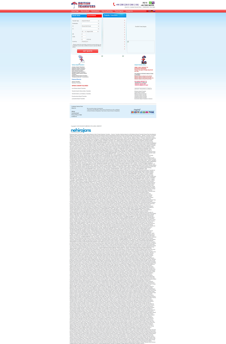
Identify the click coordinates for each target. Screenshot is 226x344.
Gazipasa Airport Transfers (78, 72)
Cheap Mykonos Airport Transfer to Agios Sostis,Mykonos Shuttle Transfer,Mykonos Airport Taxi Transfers (112, 284)
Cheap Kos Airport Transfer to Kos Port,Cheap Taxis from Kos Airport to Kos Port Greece (91, 320)
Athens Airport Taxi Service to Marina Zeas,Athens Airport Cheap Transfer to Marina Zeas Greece (127, 326)
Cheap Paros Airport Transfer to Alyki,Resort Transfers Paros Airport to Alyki (100, 221)
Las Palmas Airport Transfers (79, 88)
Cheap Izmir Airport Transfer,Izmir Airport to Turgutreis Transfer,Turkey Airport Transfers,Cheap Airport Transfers (124, 180)
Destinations (95, 11)
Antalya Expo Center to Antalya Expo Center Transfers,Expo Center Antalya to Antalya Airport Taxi (132, 200)
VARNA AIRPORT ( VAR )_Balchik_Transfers (86, 180)
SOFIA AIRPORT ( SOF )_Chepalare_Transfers (116, 154)
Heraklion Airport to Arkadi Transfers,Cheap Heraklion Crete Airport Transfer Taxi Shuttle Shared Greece (113, 311)
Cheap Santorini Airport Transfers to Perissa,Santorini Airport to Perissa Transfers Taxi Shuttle (92, 279)
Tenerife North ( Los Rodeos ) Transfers (81, 93)
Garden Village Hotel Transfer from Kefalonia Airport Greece (118, 291)
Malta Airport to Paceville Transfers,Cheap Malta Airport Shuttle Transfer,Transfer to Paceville (110, 179)
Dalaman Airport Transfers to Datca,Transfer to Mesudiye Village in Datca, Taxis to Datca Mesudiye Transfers (123, 253)
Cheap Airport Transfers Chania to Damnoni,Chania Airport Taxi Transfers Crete (107, 337)
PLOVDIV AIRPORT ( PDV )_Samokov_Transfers (91, 234)
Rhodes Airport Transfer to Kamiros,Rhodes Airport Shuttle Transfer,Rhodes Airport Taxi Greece (98, 260)
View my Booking (107, 11)
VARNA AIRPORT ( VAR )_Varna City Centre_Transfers (97, 169)
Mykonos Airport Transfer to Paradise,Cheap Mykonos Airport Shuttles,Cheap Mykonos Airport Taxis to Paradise (109, 280)
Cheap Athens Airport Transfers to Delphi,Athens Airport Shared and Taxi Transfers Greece (125, 315)
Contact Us (129, 11)
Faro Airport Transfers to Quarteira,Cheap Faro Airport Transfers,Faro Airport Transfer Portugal (103, 273)
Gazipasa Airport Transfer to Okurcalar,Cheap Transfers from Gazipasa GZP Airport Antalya (120, 171)
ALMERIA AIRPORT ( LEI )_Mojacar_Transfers (130, 239)
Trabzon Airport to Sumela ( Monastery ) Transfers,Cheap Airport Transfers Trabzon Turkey (91, 277)
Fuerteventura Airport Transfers (79, 96)
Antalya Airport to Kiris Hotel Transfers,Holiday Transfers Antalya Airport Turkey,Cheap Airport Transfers (115, 229)
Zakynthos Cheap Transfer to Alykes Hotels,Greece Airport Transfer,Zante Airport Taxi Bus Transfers (98, 216)
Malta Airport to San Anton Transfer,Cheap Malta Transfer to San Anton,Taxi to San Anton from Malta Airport (105, 141)
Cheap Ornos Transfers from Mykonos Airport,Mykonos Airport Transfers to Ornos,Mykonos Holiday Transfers (127, 287)
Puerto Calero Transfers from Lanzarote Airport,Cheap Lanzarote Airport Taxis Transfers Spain (125, 234)
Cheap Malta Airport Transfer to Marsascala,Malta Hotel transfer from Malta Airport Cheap (120, 139)
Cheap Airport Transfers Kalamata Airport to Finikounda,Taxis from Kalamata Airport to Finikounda (131, 276)
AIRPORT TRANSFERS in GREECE (143, 88)
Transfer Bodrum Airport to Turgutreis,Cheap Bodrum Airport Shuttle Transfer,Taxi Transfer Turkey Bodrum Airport (118, 230)
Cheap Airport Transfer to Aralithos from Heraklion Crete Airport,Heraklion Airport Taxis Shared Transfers (110, 308)
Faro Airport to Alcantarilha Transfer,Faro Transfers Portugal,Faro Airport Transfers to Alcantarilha (93, 188)
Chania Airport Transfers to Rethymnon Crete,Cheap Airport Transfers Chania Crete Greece (131, 306)
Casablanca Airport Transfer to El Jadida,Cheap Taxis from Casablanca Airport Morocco (116, 324)
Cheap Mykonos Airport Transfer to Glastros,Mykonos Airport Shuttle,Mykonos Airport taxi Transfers (106, 209)
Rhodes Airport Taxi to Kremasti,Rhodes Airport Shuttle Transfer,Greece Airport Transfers (113, 156)
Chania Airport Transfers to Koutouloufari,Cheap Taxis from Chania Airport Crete (112, 341)
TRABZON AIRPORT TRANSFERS (80, 77)
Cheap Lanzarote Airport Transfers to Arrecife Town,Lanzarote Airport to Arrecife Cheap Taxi (117, 204)
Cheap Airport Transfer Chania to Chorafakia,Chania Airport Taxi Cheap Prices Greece (90, 222)
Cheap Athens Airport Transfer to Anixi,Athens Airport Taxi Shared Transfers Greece (121, 275)
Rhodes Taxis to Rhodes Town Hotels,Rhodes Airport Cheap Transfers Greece (120, 193)
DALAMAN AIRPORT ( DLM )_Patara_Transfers (117, 153)
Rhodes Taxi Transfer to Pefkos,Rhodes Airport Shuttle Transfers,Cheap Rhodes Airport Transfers (109, 261)
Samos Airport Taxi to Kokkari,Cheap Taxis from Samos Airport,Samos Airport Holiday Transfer (109, 322)
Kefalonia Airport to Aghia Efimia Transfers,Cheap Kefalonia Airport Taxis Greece (93, 295)
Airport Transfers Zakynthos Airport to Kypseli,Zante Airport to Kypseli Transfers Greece (107, 292)
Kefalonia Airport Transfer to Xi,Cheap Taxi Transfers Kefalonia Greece (135, 298)
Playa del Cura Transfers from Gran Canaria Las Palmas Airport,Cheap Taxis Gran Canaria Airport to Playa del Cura (118, 196)
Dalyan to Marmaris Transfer (91, 190)
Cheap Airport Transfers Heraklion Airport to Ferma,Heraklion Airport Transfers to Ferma (122, 313)
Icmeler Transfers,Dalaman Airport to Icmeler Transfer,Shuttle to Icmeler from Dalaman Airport (127, 161)
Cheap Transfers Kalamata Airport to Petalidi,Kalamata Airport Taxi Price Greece (122, 226)
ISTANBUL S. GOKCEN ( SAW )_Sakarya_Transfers (125, 149)
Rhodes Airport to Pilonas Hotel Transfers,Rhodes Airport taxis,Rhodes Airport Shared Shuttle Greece (112, 253)
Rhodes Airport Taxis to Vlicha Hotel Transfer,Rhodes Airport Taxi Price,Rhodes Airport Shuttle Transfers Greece (103, 255)
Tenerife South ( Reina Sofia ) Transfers (81, 91)
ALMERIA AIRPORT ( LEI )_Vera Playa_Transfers (92, 237)
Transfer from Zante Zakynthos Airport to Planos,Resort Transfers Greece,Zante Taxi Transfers (101, 217)
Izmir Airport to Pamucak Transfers (107, 190)
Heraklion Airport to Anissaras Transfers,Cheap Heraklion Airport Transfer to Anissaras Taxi (111, 302)
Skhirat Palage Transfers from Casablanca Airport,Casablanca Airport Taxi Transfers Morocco (92, 297)
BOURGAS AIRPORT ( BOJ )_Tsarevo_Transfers (115, 228)
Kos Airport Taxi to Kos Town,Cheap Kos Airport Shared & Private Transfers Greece (119, 316)
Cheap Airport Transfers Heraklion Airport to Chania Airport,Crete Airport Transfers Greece (117, 312)
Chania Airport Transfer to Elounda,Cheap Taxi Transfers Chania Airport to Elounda (105, 270)
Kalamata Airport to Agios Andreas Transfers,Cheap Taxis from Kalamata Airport (98, 294)
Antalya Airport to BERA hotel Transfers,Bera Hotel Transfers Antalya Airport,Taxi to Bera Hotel (124, 160)
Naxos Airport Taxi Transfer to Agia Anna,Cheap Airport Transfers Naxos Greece (98, 328)
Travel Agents (119, 11)
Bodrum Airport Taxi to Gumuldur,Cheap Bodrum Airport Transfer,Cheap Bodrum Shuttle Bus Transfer (99, 191)
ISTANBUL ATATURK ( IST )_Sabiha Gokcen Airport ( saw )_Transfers (119, 140)
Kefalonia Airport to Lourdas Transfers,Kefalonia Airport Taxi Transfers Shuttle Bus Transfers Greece (93, 298)
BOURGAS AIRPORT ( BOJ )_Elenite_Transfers (97, 200)
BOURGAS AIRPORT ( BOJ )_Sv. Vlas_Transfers (91, 182)
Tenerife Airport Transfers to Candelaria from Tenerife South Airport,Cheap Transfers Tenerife (123, 176)
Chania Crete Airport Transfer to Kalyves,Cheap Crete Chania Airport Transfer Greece (133, 295)
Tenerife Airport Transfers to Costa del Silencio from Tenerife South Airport (87, 161)
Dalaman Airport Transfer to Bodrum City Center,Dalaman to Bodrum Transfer (120, 240)
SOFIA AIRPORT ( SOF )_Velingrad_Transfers (93, 154)
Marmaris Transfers (76, 83)
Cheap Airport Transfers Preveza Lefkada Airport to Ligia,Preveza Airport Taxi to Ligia (119, 223)
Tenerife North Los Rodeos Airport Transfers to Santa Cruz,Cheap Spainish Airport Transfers (99, 192)
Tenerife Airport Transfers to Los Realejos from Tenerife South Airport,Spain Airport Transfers (120, 172)
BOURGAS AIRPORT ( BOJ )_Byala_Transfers (108, 164)
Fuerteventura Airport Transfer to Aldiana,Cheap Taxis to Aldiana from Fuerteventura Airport (125, 182)
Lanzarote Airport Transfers (78, 98)
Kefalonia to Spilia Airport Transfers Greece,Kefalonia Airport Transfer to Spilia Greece (135, 297)
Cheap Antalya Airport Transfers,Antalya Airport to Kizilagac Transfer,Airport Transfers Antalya (115, 162)
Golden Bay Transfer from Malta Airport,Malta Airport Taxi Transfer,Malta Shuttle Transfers (94, 214)
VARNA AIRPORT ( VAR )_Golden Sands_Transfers (123, 169)
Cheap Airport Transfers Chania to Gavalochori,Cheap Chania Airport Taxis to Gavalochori (106, 338)
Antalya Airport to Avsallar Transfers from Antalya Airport (101, 181)
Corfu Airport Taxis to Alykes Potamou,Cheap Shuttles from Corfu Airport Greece (101, 263)
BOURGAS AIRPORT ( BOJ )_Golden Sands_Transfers (110, 143)
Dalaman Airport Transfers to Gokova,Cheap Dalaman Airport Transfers (105, 136)
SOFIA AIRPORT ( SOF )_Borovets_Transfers (93, 165)
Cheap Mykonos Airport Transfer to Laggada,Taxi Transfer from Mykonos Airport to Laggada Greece (114, 286)
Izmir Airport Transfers (77, 70)
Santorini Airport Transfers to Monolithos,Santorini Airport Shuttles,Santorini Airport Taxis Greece (124, 282)
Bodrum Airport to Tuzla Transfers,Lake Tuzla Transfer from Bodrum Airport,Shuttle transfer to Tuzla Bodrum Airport (116, 145)
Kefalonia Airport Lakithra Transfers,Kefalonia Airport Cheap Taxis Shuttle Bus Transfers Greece (92, 296)
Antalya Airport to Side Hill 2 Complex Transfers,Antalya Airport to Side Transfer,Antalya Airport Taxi (127, 186)
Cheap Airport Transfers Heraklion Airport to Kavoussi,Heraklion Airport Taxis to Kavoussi (103, 266)
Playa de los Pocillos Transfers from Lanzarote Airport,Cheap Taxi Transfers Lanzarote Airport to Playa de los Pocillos (112, 235)
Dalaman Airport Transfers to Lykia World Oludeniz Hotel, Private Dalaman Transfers (90, 134)
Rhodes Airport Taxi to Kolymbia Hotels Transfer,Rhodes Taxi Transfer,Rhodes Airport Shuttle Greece (108, 155)
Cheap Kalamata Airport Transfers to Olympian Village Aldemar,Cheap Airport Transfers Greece (121, 343)
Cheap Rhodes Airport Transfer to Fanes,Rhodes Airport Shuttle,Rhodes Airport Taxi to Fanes (126, 165)
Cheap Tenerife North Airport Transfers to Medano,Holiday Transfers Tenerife (127, 244)
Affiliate (73, 111)
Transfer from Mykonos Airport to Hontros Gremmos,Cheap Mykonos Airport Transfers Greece (101, 211)
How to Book (85, 11)
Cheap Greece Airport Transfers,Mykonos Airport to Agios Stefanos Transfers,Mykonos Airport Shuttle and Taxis (125, 284)
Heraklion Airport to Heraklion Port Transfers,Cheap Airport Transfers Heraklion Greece (113, 310)
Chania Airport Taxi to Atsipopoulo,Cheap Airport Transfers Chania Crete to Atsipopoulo (105, 336)
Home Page (74, 11)
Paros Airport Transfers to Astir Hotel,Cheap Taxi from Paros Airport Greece (111, 331)
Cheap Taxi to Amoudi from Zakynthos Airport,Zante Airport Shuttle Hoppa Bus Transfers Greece (105, 265)
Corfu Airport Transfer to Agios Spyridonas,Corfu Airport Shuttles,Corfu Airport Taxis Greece (125, 157)
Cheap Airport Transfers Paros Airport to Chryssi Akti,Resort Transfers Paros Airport (102, 332)
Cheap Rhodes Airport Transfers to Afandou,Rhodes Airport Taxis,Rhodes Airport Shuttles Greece (112, 148)
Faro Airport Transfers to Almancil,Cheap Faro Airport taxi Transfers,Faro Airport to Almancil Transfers (111, 197)
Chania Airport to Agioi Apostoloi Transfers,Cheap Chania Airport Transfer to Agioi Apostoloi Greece (93, 307)
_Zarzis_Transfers (151, 160)
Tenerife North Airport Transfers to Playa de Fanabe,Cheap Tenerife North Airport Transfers (128, 177)
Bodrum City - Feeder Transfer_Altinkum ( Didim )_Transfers (131, 138)
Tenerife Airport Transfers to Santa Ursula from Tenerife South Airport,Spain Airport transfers (96, 239)
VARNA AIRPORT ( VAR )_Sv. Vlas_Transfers (87, 223)
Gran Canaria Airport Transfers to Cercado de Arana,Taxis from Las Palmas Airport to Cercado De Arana (105, 250)
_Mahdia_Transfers (146, 135)
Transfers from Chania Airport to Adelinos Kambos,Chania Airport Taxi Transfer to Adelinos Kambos (102, 334)
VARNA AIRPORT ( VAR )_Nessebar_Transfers (112, 208)
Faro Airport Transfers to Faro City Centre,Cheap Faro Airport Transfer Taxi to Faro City (134, 277)
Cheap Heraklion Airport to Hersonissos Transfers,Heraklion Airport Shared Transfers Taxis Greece (113, 303)
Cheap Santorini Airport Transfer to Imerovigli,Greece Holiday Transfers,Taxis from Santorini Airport (121, 281)
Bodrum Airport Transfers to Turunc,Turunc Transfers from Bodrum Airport (126, 159)
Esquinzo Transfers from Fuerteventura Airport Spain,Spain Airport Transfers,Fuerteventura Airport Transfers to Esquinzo (111, 243)
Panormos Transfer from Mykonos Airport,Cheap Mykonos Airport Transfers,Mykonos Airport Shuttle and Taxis (96, 289)
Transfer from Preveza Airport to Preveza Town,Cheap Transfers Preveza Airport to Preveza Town (97, 219)
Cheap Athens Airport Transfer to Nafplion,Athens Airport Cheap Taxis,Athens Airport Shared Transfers (112, 326)
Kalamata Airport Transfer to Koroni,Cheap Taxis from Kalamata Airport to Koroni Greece (125, 224)
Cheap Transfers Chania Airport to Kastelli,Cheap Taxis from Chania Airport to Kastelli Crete (108, 339)
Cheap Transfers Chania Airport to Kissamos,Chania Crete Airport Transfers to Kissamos (103, 271)
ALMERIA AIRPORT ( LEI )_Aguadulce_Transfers (135, 217)
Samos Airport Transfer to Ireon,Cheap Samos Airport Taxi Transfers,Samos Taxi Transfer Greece (104, 321)
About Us (127, 7)
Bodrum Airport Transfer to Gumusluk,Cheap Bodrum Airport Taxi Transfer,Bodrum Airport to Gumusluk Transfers (111, 231)
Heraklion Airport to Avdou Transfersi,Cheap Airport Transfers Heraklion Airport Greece (122, 305)
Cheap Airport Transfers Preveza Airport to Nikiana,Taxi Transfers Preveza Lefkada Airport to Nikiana (116, 342)
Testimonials (146, 7)
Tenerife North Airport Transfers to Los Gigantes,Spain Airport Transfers (99, 138)
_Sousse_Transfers (115, 134)
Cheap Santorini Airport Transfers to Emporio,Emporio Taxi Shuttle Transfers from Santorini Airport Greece (115, 202)
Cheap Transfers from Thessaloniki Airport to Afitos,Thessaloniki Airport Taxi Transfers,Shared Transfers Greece (125, 227)
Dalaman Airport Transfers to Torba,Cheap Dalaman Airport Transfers (86, 228)
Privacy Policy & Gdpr (77, 114)
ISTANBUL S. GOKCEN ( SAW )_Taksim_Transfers (124, 166)
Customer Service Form (135, 7)
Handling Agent (75, 113)
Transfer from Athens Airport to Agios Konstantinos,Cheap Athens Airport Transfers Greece (115, 274)
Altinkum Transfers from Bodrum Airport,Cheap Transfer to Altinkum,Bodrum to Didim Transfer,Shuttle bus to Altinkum (105, 151)
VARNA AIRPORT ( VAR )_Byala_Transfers (138, 174)
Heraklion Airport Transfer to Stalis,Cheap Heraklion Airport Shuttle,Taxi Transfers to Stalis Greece (93, 300)
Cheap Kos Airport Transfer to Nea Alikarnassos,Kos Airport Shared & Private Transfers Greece (131, 318)
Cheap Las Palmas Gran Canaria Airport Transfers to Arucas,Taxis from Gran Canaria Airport (103, 249)
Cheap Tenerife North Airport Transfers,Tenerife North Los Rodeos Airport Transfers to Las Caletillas (112, 187)
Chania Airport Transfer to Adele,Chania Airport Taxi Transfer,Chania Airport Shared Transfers (96, 333)
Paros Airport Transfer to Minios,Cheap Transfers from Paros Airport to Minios (112, 269)
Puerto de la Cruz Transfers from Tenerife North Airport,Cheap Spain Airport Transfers (134, 187)
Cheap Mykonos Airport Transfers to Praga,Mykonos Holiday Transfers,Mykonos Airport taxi (117, 212)
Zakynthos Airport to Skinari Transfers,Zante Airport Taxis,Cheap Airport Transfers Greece (105, 256)
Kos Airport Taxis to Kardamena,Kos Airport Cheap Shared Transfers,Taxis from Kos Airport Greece (101, 301)
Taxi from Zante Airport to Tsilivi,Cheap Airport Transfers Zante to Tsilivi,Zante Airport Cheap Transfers (122, 258)
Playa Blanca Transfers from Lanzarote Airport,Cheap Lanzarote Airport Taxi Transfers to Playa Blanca (115, 251)
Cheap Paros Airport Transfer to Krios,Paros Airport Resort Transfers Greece (136, 221)
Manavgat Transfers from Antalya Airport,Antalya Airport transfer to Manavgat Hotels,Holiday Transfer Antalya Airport (118, 175)
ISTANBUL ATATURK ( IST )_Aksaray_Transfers (131, 164)
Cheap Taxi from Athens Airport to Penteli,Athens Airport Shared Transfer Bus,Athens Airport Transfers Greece (107, 268)
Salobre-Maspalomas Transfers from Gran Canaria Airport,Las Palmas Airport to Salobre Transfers (101, 247)
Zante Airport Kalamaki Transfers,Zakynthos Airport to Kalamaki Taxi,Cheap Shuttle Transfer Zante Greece (107, 290)
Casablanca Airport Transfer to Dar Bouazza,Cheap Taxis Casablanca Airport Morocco (126, 317)
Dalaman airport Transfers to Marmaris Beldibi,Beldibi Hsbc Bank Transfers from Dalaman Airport (128, 237)
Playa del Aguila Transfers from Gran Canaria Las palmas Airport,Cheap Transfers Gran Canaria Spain (121, 144)
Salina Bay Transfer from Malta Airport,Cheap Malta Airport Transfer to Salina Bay (100, 150)
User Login (152, 7)
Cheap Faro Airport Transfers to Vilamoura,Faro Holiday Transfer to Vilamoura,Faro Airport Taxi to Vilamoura (105, 198)
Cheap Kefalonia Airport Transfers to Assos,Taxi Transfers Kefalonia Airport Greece (135, 296)
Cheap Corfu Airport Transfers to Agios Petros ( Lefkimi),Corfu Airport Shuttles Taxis (94, 264)
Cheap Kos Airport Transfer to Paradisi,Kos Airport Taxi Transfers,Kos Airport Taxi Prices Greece (119, 323)
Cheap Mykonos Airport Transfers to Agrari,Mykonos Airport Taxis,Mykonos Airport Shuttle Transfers (115, 207)
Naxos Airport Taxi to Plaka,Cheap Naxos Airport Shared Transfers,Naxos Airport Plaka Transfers (109, 329)
